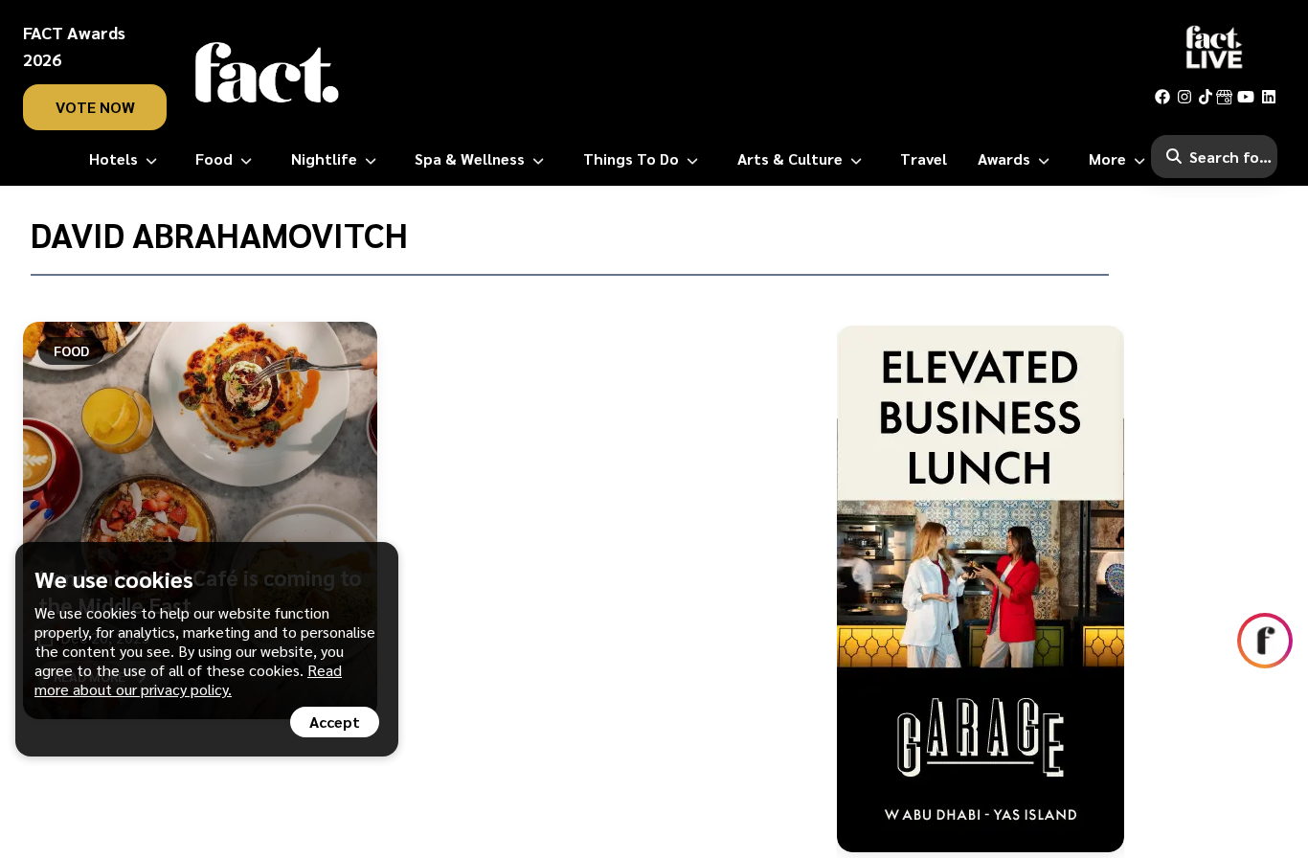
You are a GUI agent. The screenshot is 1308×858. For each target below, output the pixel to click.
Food (71, 350)
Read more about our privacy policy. (188, 679)
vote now (95, 107)
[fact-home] (267, 72)
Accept (334, 721)
